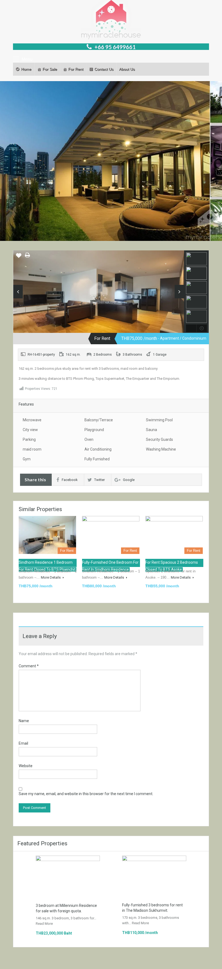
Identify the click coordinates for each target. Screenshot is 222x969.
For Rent (75, 69)
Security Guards (159, 439)
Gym (27, 459)
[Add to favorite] (18, 257)
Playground (94, 430)
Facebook (70, 480)
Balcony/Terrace (98, 420)
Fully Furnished (97, 459)
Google (129, 480)
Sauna (151, 430)
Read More (44, 924)
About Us (127, 69)
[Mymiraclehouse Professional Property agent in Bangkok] (111, 20)
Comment (29, 666)
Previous (18, 291)
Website (25, 766)
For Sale (50, 69)
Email (23, 743)
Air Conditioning (98, 449)
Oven (88, 439)
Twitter (99, 480)
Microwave (32, 420)
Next (179, 291)
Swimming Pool (159, 420)
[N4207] (98, 293)
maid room (32, 449)
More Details (51, 577)
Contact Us (103, 69)
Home (26, 69)
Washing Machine (161, 449)
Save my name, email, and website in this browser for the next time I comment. (86, 794)
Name (24, 721)
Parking (29, 439)
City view (30, 430)
